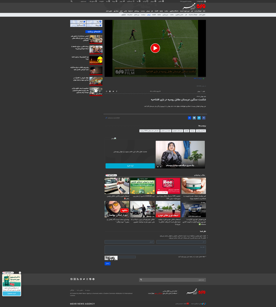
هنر (192, 11)
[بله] (90, 279)
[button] (155, 48)
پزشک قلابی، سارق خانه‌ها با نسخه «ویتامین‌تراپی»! (80, 47)
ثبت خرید (130, 165)
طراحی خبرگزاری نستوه (196, 304)
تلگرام (160, 1)
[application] (155, 48)
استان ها (130, 15)
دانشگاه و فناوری (174, 11)
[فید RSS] (77, 279)
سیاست (143, 11)
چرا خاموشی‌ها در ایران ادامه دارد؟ (80, 58)
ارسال (107, 263)
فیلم (121, 11)
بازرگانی (72, 290)
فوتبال (186, 131)
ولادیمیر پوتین (201, 131)
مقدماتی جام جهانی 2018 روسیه (149, 131)
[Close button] (20, 273)
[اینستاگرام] (87, 279)
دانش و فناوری (179, 15)
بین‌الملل (136, 11)
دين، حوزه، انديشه (185, 11)
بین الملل (136, 15)
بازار (152, 11)
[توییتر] (84, 279)
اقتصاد (156, 11)
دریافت (198, 79)
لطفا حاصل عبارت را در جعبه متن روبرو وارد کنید (192, 257)
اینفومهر (124, 15)
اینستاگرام (130, 1)
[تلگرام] (93, 279)
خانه (204, 11)
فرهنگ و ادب (197, 11)
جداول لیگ (92, 1)
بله (138, 1)
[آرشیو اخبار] (74, 279)
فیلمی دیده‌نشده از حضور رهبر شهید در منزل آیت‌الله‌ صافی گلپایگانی (80, 38)
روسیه (192, 131)
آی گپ (144, 1)
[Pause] (158, 166)
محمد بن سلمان (165, 131)
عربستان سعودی (177, 131)
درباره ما (87, 290)
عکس (125, 11)
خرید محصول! (11, 293)
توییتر (121, 1)
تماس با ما (80, 290)
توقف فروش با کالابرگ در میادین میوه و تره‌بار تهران (81, 79)
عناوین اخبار (202, 15)
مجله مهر (116, 11)
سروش (152, 1)
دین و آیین (165, 15)
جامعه (161, 11)
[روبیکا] (81, 279)
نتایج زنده (101, 1)
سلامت (166, 11)
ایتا (107, 1)
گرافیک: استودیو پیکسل (181, 304)
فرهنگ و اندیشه (193, 15)
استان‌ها (130, 11)
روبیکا (113, 1)
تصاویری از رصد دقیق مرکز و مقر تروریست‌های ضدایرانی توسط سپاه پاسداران (80, 90)
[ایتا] (71, 279)
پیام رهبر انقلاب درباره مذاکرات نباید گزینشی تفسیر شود (79, 68)
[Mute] (161, 166)
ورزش (148, 11)
